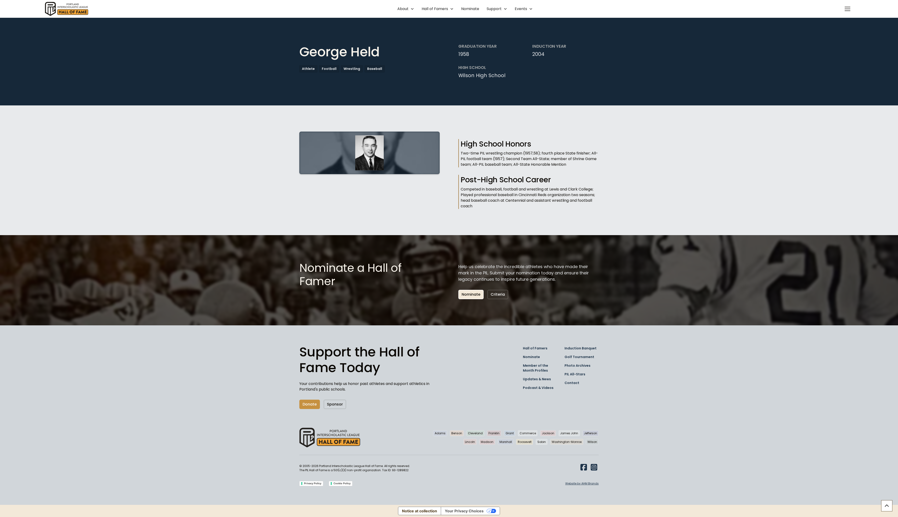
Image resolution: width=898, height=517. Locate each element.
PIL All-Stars (575, 374)
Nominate (470, 8)
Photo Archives (577, 365)
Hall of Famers (535, 348)
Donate (310, 404)
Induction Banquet (581, 348)
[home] (66, 9)
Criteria (498, 294)
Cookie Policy (342, 483)
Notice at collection (419, 511)
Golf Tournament (579, 357)
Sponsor (335, 404)
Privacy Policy (312, 483)
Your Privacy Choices (464, 511)
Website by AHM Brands (582, 483)
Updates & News (537, 379)
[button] (406, 9)
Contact (572, 383)
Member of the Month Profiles (535, 368)
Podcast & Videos (538, 387)
